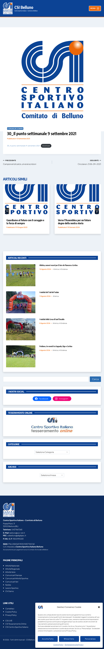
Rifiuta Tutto (69, 639)
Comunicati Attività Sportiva (16, 578)
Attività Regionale (12, 569)
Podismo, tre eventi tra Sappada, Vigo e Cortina (55, 346)
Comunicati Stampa (13, 575)
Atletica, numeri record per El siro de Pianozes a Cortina (58, 265)
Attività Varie (10, 572)
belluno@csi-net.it (17, 533)
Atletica (56, 269)
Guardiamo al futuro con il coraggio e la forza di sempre (25, 221)
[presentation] (26, 199)
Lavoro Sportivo (11, 588)
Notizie (8, 585)
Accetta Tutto (48, 639)
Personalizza (90, 639)
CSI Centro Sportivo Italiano (16, 627)
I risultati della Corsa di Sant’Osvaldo (51, 319)
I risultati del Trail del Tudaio (49, 292)
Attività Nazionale (12, 565)
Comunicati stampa (15, 128)
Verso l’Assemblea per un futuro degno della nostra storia (74, 221)
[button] (99, 607)
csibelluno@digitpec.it (16, 535)
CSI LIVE (8, 620)
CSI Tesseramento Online (15, 624)
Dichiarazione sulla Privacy (74, 645)
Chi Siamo (9, 591)
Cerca (95, 379)
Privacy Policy (10, 615)
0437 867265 (17, 529)
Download (46, 146)
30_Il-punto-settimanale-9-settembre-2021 (23, 146)
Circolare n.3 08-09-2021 (89, 162)
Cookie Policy (58, 645)
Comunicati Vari (11, 581)
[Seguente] (97, 211)
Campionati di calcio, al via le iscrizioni (19, 162)
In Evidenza (64, 269)
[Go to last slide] (7, 211)
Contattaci (9, 608)
